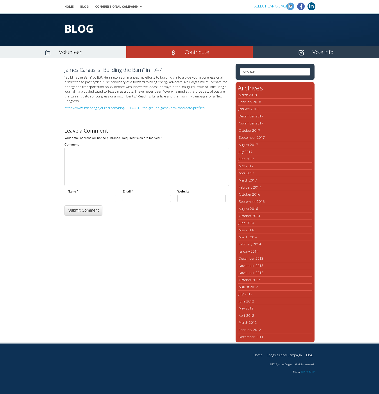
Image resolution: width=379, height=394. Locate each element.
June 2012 (246, 301)
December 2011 (251, 337)
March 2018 (248, 95)
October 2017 (249, 130)
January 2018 (249, 109)
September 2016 (252, 201)
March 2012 (248, 322)
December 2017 (251, 116)
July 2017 (245, 151)
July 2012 (245, 294)
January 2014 (249, 251)
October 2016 (249, 194)
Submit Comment (83, 210)
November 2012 (251, 272)
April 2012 (246, 315)
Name (73, 191)
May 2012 (246, 308)
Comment (71, 144)
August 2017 (248, 144)
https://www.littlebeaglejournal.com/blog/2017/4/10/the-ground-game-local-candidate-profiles (134, 108)
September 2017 (252, 137)
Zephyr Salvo (308, 371)
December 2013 (251, 258)
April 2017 (246, 173)
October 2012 (249, 280)
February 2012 (250, 329)
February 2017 (250, 187)
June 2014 (246, 223)
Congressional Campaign (117, 6)
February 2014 (250, 244)
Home (69, 6)
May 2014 (246, 230)
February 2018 (250, 102)
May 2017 (246, 166)
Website (183, 191)
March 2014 (248, 237)
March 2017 (248, 180)
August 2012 (248, 287)
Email (128, 191)
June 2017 (246, 159)
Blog (84, 6)
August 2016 (248, 208)
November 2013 (251, 265)
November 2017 (251, 123)
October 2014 (249, 216)
